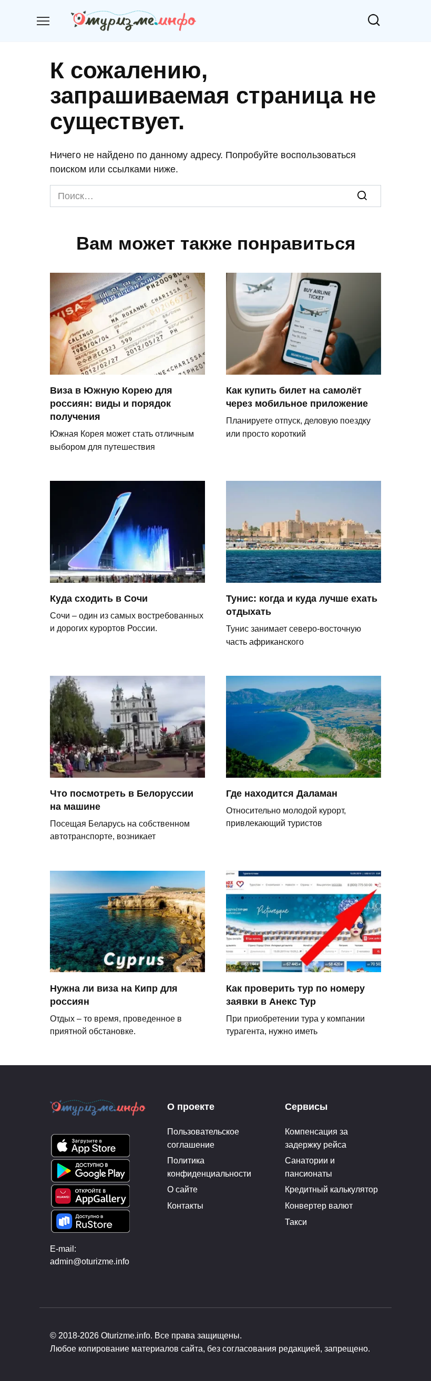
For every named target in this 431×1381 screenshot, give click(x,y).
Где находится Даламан (281, 793)
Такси (296, 1222)
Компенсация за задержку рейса (316, 1138)
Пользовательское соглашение (203, 1138)
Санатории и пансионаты (310, 1167)
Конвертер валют (319, 1205)
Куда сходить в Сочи (99, 598)
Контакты (185, 1205)
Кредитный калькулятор (331, 1189)
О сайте (182, 1189)
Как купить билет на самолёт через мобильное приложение (297, 397)
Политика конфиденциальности (209, 1167)
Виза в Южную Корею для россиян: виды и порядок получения (111, 403)
